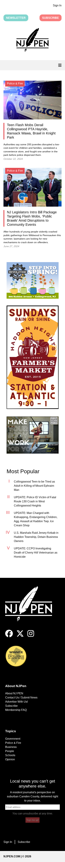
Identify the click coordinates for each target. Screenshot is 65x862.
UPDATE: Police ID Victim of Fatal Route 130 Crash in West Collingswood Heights (35, 501)
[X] (20, 636)
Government (12, 738)
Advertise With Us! (16, 701)
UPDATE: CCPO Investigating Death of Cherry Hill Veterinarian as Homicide (35, 552)
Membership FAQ (16, 709)
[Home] (31, 608)
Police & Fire (13, 742)
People (9, 751)
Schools (10, 755)
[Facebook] (9, 636)
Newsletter (16, 17)
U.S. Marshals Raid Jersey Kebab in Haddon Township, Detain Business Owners (36, 536)
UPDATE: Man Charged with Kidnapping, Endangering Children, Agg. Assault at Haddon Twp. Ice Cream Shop (35, 519)
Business (11, 747)
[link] (33, 280)
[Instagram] (30, 636)
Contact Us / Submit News (21, 697)
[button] (32, 40)
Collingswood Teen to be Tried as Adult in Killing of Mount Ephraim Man (34, 485)
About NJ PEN (14, 693)
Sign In (57, 5)
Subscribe (50, 17)
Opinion (10, 759)
